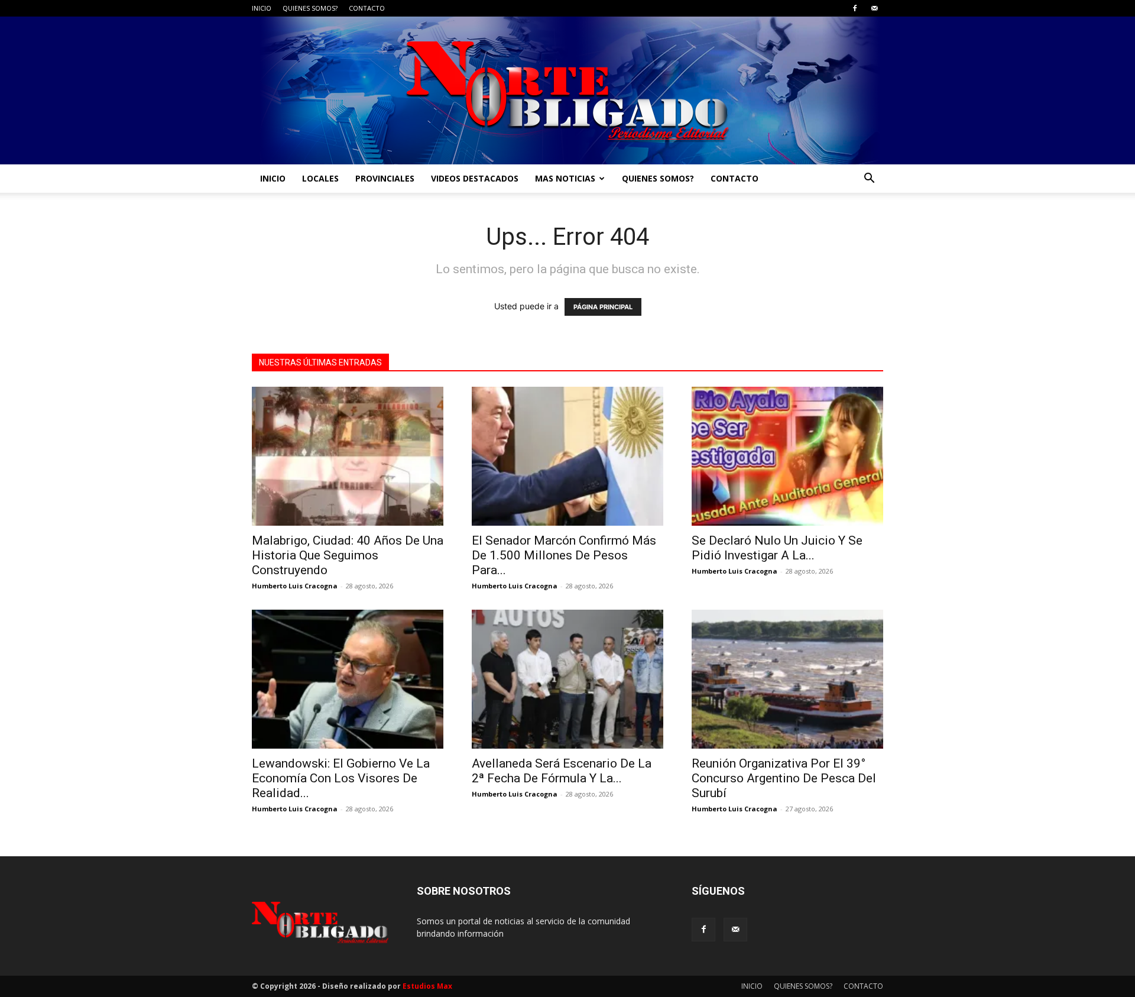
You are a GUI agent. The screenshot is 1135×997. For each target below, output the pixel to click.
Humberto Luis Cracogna (295, 585)
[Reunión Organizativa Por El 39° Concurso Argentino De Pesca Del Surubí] (787, 679)
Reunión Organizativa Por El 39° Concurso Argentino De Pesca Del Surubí (784, 778)
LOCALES (320, 178)
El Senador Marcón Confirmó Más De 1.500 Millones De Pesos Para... (564, 555)
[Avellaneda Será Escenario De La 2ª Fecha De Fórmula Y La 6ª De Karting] (567, 679)
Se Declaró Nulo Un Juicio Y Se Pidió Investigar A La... (777, 547)
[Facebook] (855, 8)
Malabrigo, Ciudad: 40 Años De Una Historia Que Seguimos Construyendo (347, 555)
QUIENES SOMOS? (310, 8)
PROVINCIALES (384, 178)
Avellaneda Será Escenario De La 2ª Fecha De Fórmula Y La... (561, 770)
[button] (869, 179)
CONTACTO (367, 8)
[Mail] (874, 8)
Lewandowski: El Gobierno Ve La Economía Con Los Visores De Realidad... (341, 778)
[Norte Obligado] (567, 90)
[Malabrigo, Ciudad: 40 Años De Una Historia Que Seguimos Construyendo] (347, 456)
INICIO (261, 8)
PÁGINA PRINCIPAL (603, 307)
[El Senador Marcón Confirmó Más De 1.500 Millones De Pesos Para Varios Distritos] (567, 456)
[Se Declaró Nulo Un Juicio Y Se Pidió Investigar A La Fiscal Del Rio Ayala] (787, 456)
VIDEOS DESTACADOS (474, 178)
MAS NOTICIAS (565, 178)
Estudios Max (427, 986)
